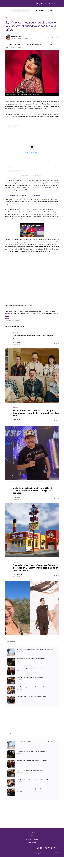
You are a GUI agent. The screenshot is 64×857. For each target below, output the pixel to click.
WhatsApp (8, 313)
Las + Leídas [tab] (11, 641)
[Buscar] (14, 10)
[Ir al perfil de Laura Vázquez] (8, 37)
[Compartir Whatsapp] (56, 37)
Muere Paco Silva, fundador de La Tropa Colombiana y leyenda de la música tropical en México (36, 413)
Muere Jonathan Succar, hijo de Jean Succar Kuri (30, 677)
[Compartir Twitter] (52, 37)
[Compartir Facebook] (48, 37)
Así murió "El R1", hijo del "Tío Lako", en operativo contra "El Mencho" (35, 649)
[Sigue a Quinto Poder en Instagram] (46, 848)
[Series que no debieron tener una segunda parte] (32, 375)
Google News (28, 305)
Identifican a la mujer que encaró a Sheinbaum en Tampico (32, 687)
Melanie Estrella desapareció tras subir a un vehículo (31, 659)
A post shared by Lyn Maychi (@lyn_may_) (32, 175)
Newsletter (8, 316)
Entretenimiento (9, 320)
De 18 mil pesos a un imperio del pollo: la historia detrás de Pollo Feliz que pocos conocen (32, 490)
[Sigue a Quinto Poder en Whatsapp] (38, 848)
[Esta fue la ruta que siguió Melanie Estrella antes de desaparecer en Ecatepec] (11, 662)
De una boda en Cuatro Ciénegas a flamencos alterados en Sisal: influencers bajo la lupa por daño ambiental (35, 568)
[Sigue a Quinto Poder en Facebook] (41, 848)
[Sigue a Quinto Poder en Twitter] (43, 848)
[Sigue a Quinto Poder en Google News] (55, 848)
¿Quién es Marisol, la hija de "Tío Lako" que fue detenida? (32, 668)
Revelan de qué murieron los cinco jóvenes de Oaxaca (31, 696)
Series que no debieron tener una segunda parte (33, 337)
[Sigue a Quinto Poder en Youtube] (49, 848)
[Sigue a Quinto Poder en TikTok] (51, 848)
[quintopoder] (46, 3)
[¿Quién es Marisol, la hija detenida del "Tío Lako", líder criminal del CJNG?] (11, 671)
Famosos (17, 320)
